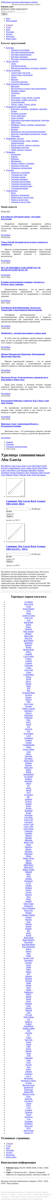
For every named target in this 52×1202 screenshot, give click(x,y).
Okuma (13, 473)
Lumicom (28, 831)
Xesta (29, 475)
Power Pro (28, 910)
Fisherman (28, 715)
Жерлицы (15, 86)
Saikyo (28, 949)
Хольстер (29, 1126)
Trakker (28, 1024)
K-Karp (28, 801)
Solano (28, 985)
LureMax (28, 833)
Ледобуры (15, 93)
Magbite (28, 838)
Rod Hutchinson (28, 944)
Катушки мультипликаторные (24, 59)
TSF (28, 1031)
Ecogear (28, 695)
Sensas (28, 972)
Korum (28, 808)
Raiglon (28, 924)
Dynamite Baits (28, 693)
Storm (28, 1001)
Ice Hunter (28, 777)
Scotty (28, 965)
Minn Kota (28, 867)
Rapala (28, 926)
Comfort (28, 661)
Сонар (28, 1103)
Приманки (10, 152)
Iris (28, 786)
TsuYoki (28, 1033)
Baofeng (28, 629)
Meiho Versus (28, 858)
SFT (28, 974)
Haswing (28, 756)
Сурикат (28, 1110)
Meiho (28, 856)
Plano (28, 899)
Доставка (10, 32)
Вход (8, 18)
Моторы (14, 79)
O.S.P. (28, 883)
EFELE (28, 699)
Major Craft (15, 470)
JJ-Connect (28, 795)
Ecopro (28, 697)
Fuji (28, 731)
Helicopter (28, 767)
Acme (28, 606)
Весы (13, 193)
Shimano (8, 475)
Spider (28, 990)
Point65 (28, 901)
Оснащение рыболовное (16, 107)
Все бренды (6, 466)
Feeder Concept (28, 708)
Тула (29, 1119)
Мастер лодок (28, 1094)
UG (28, 1035)
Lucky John (5, 470)
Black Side (28, 636)
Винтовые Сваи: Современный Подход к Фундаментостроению (19, 425)
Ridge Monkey (29, 940)
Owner (28, 892)
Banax (28, 627)
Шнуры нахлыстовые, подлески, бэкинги (29, 68)
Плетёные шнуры (18, 66)
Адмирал (28, 1074)
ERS (28, 702)
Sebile (28, 967)
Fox (28, 727)
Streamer (28, 1003)
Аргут (28, 1076)
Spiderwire (28, 992)
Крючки (14, 129)
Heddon (28, 763)
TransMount (28, 1026)
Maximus (24, 470)
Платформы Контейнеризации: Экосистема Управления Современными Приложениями (21, 309)
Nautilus (40, 470)
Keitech (28, 804)
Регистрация (11, 21)
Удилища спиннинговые (21, 186)
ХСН (28, 1128)
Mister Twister (28, 870)
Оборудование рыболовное (18, 84)
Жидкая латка (28, 1085)
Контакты (10, 36)
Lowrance (28, 822)
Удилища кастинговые (21, 181)
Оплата (9, 34)
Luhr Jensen (28, 829)
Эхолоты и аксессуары (21, 202)
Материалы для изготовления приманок (28, 132)
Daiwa (38, 466)
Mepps (28, 860)
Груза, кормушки (18, 116)
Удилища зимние (18, 177)
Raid (28, 922)
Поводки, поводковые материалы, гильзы (29, 134)
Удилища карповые (19, 179)
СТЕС (28, 1105)
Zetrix (34, 475)
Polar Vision (28, 904)
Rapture (28, 929)
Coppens (28, 663)
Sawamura (28, 960)
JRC (28, 797)
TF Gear (28, 1015)
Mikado (28, 863)
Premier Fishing (28, 915)
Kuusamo (28, 815)
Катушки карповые (19, 57)
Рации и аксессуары (19, 200)
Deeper (28, 684)
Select (28, 969)
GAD (28, 736)
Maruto (28, 849)
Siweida (28, 981)
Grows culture (26, 468)
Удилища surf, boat (19, 175)
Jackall (28, 790)
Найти (4, 14)
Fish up (29, 713)
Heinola (28, 765)
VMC (28, 1046)
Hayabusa (29, 758)
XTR (29, 1056)
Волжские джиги (28, 1081)
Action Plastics (28, 609)
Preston (29, 917)
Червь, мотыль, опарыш (21, 150)
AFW (28, 611)
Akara (23, 466)
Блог (8, 29)
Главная (9, 25)
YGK (28, 1062)
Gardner (28, 740)
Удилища (10, 170)
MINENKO (28, 865)
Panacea (28, 894)
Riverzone (28, 942)
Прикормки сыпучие (20, 147)
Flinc (29, 720)
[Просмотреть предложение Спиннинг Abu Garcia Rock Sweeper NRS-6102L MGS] (15, 496)
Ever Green (28, 704)
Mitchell (28, 872)
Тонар (28, 1115)
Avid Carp (28, 618)
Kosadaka (29, 811)
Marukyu (28, 847)
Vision (28, 1044)
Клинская (28, 1090)
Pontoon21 (20, 473)
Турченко (28, 1121)
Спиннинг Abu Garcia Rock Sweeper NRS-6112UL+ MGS (25, 547)
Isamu (28, 788)
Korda (28, 806)
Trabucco (28, 1022)
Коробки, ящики (18, 91)
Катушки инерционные (21, 54)
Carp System (28, 656)
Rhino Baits (28, 938)
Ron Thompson (31, 473)
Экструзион (28, 1130)
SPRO (28, 994)
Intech (28, 783)
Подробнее (5, 235)
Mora (28, 874)
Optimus (28, 888)
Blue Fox (28, 638)
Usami (28, 1037)
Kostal (28, 813)
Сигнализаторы (18, 102)
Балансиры (16, 154)
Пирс (28, 1096)
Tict (28, 1019)
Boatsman (29, 643)
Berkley (28, 634)
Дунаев (28, 1083)
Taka (29, 1012)
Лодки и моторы (13, 70)
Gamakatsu (28, 738)
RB (28, 931)
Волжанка (41, 475)
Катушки (10, 48)
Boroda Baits (28, 650)
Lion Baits (28, 817)
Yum (28, 1067)
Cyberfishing (28, 674)
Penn (29, 897)
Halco (28, 754)
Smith (28, 983)
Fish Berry (28, 711)
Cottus (28, 668)
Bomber (28, 645)
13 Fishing (28, 602)
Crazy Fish (31, 466)
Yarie (29, 1060)
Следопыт (28, 1101)
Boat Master (28, 640)
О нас (8, 27)
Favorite (4, 468)
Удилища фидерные (19, 188)
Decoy (28, 681)
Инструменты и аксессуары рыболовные (28, 88)
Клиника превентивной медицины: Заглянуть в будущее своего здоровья (23, 283)
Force (28, 722)
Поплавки (15, 136)
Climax (28, 659)
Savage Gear (28, 958)
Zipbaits (28, 1071)
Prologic (28, 919)
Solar (29, 988)
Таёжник (28, 1112)
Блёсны (14, 157)
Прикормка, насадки (15, 138)
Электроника (11, 191)
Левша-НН (28, 1092)
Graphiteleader (14, 468)
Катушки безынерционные (22, 52)
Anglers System (28, 615)
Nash (29, 876)
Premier (28, 913)
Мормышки (16, 161)
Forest (28, 724)
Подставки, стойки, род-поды (24, 100)
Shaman (28, 976)
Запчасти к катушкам (20, 50)
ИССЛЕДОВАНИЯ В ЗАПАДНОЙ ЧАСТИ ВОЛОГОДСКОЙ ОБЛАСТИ (20, 269)
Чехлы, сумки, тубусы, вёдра (23, 104)
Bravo (28, 652)
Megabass (33, 470)
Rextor (28, 935)
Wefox (28, 1049)
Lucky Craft (28, 824)
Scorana (28, 963)
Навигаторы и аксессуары (22, 197)
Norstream (5, 473)
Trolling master (29, 1028)
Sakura (28, 951)
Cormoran (28, 665)
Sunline (28, 1008)
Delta (28, 686)
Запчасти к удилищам (20, 172)
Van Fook (28, 1040)
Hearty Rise (37, 468)
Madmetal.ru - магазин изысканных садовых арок (23, 333)
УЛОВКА (28, 1124)
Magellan (28, 840)
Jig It (29, 792)
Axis (28, 620)
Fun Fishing (28, 733)
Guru (29, 752)
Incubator (28, 781)
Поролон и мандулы (20, 166)
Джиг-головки (17, 118)
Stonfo (28, 999)
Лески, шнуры (12, 61)
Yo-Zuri (28, 1065)
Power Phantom (28, 908)
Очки (13, 95)
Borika (28, 647)
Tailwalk (22, 475)
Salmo (41, 473)
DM (28, 688)
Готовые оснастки (19, 113)
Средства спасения (19, 82)
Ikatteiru (28, 779)
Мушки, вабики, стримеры (22, 163)
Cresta (28, 672)
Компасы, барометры (20, 195)
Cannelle (28, 654)
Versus (28, 1042)
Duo (28, 690)
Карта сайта (11, 39)
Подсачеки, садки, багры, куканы (25, 98)
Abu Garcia (16, 466)
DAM (44, 466)
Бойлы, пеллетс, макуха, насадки (25, 145)
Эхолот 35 (28, 1133)
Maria (28, 845)
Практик (28, 1099)
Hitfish (28, 772)
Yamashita (28, 1058)
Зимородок (28, 1087)
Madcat (29, 836)
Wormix (28, 1051)
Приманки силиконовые (21, 168)
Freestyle (28, 729)
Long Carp (28, 820)
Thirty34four (28, 1017)
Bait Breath (28, 622)
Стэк (29, 1108)
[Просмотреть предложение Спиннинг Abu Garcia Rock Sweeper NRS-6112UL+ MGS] (15, 541)
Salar (29, 953)
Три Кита (28, 1117)
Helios (44, 468)
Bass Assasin (28, 631)
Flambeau (28, 718)
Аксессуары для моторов (22, 75)
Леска (13, 64)
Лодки (14, 77)
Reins (28, 933)
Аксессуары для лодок (20, 73)
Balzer (28, 625)
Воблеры (15, 159)
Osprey (28, 890)
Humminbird (28, 774)
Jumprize (28, 799)
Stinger (16, 475)
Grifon (28, 747)
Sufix (28, 1006)
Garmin (28, 743)
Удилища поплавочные (21, 184)
